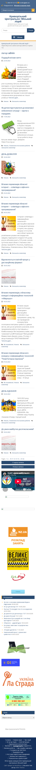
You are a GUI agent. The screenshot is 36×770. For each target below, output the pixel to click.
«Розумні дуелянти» (10, 630)
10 (11, 459)
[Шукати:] (18, 30)
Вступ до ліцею (12, 742)
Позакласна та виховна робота (19, 146)
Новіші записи (18, 467)
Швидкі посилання (8, 10)
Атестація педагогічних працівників (18, 754)
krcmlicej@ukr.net (25, 3)
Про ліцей (27, 740)
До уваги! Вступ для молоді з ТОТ (15, 613)
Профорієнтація (18, 752)
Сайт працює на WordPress (13, 765)
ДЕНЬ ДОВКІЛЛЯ (9, 154)
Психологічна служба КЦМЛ (18, 758)
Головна (8, 740)
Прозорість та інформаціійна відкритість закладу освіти (18, 746)
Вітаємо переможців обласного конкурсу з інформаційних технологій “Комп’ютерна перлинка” (17, 356)
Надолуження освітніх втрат (18, 744)
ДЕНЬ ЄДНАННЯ (8, 391)
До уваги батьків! (9, 616)
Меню (19, 37)
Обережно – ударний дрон (12, 623)
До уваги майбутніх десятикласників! (17, 429)
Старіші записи (18, 462)
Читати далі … (14, 98)
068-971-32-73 (12, 3)
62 (23, 459)
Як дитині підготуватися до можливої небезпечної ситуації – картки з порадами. (17, 111)
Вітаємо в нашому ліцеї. (22, 5)
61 (22, 459)
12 (15, 459)
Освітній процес (24, 742)
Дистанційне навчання (24, 748)
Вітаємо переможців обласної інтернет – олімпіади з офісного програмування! (15, 187)
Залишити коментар (19, 101)
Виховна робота (9, 748)
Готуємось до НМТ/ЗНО (18, 750)
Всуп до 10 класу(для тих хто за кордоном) (18, 609)
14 (18, 459)
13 (17, 459)
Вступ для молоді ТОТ (11, 607)
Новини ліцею (17, 740)
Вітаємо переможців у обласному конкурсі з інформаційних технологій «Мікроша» (17, 295)
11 (13, 459)
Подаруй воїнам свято (11, 57)
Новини (6, 101)
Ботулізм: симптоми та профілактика (16, 625)
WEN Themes (20, 767)
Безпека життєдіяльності (18, 756)
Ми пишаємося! (8, 344)
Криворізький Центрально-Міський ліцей (18, 19)
